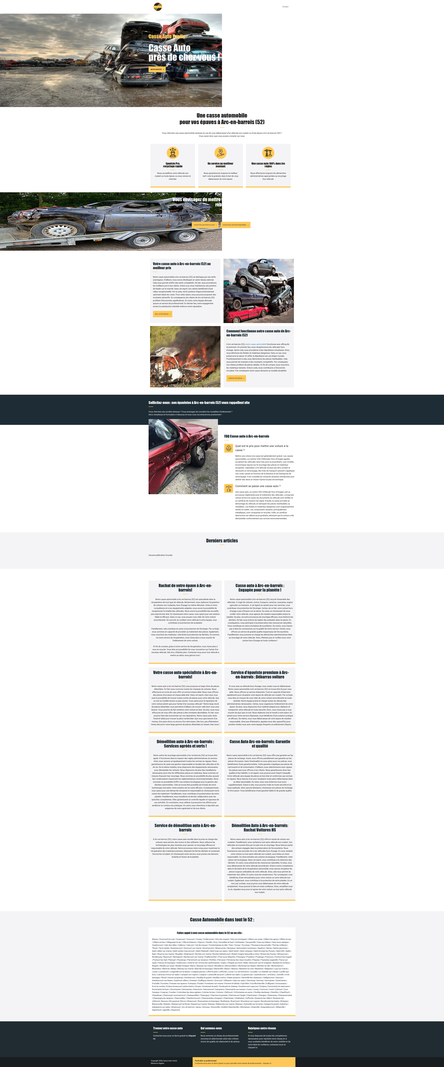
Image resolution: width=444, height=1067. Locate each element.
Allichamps (245, 1007)
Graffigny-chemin (205, 980)
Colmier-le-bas (208, 992)
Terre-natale (164, 948)
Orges (223, 963)
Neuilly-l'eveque (182, 966)
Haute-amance (233, 977)
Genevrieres (281, 980)
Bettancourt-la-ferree (181, 1004)
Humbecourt (189, 977)
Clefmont (228, 992)
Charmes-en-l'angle (237, 995)
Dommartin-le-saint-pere (278, 986)
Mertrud (166, 968)
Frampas (192, 983)
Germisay (251, 980)
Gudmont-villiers (181, 980)
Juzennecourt (260, 974)
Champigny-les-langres (163, 998)
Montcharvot (277, 966)
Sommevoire (208, 948)
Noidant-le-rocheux (281, 963)
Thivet (154, 948)
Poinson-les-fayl (160, 960)
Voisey (199, 939)
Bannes (211, 1004)
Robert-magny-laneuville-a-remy (245, 954)
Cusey (256, 989)
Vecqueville (251, 942)
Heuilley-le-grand (204, 977)
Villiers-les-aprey (271, 939)
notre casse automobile (256, 344)
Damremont (208, 989)
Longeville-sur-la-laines (180, 971)
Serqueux (231, 948)
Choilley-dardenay (261, 992)
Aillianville (280, 1007)
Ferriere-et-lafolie (231, 983)
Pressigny (240, 957)
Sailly (288, 951)
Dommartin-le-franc (160, 989)
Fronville (155, 983)
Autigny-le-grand (271, 1004)
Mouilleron (219, 966)
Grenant (193, 980)
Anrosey (206, 1007)
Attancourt (176, 1007)
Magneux (269, 968)
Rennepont (177, 957)
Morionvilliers (231, 966)
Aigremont (156, 1010)
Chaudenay (157, 995)
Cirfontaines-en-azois (243, 992)
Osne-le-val (192, 963)
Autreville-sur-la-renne (253, 1004)
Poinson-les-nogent (283, 957)
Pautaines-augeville (269, 960)
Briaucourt (192, 1001)
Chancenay (272, 995)
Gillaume (228, 980)
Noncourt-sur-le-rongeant (260, 963)
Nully (246, 963)
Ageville (166, 1010)
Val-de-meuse (201, 945)
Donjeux (263, 986)
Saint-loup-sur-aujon (218, 951)
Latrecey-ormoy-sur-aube (168, 974)
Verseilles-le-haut (226, 942)
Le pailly (253, 971)
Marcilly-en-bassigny (204, 968)
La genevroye (247, 974)
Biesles (167, 1004)
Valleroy (181, 945)
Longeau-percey (198, 971)
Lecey (230, 971)
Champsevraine (285, 995)
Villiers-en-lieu (159, 942)
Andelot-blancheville (230, 1007)
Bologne (284, 1001)
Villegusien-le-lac (173, 942)
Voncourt (191, 939)
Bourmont (235, 1001)
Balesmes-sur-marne (225, 1004)
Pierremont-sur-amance (197, 960)
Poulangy (260, 957)
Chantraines (252, 995)
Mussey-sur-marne (205, 966)
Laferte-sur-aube (232, 974)
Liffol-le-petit (212, 971)
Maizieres (259, 968)
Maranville (218, 968)
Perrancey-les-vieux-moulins (239, 960)
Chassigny (204, 995)
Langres (203, 974)
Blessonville (157, 1004)
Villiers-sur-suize (255, 939)
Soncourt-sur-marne (192, 948)
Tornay (237, 945)
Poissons (269, 957)
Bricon (183, 1001)
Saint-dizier (234, 951)
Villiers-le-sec (285, 939)
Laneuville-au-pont (216, 974)
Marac (227, 968)
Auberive (284, 1004)
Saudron (261, 948)
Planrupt (172, 960)
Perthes (212, 960)
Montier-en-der (263, 966)
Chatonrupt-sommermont (174, 995)
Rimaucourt (283, 954)
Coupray (164, 992)
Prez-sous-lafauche (226, 957)
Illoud (163, 977)
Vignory (201, 942)
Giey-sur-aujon (239, 980)
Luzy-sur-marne (281, 968)
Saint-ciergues (246, 951)
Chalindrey (239, 998)
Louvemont (163, 971)
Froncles (164, 983)
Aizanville (255, 1007)
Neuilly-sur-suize (167, 966)
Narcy (192, 966)
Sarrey (269, 948)
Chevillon (275, 992)
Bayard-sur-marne (199, 1004)
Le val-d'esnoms (242, 971)
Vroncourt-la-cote (167, 939)
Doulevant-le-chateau (228, 986)
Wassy (155, 939)
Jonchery (271, 974)
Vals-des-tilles (170, 945)
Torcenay (246, 945)
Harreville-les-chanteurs (251, 977)
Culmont (278, 989)
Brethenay (225, 1001)
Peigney (256, 960)
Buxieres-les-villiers (263, 998)
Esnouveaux (281, 983)
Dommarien (175, 989)
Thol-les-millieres (279, 945)
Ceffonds (250, 998)
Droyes (198, 986)
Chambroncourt (193, 998)
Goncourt (218, 980)
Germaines (269, 980)
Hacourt (279, 977)
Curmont (264, 989)
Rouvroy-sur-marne (165, 954)
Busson (164, 1001)
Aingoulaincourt (267, 1007)
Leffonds (223, 971)
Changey (262, 995)
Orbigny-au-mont (235, 963)
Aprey (198, 1007)
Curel (271, 989)
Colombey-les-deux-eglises (189, 992)
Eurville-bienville (257, 983)
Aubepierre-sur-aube (161, 1007)
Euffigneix (270, 983)
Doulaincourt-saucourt (248, 986)
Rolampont (189, 954)
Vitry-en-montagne (238, 939)
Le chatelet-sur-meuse (268, 971)
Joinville (280, 974)
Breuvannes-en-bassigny (208, 1001)
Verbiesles (239, 942)
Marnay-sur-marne (185, 968)
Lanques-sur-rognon (189, 974)
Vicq (215, 942)
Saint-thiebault (202, 951)
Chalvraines (229, 998)
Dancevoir (197, 989)
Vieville (209, 942)
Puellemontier (211, 957)
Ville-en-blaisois (189, 942)
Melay (173, 968)
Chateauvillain (193, 995)
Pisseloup (181, 960)
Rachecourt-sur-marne (193, 957)
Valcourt (190, 945)
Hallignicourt (268, 977)
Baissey (239, 1004)
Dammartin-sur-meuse (235, 989)
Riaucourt (167, 957)
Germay (260, 980)
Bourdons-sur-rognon (250, 1001)
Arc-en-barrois (188, 1007)
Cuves (249, 989)
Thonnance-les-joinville (261, 945)
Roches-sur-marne (203, 954)
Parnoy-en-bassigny (166, 963)
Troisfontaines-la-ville (218, 945)
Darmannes (187, 989)
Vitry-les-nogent (222, 939)
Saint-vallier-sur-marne (162, 951)
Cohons (219, 992)
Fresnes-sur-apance (178, 983)
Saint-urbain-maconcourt (184, 951)
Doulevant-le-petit (210, 986)
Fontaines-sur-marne (214, 983)
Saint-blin (280, 951)
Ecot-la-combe (158, 986)
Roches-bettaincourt (221, 954)
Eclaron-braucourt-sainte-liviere (180, 986)
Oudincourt (181, 963)
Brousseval (174, 1001)
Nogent (155, 966)
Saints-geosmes (280, 948)
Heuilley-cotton (219, 977)
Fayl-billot (245, 983)
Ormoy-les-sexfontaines (209, 963)
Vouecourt (180, 939)
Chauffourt (284, 992)
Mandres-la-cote (246, 968)
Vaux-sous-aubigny (280, 942)
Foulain (200, 983)
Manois (234, 968)
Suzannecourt (176, 948)
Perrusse (221, 960)
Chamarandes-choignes (212, 998)
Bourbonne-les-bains (270, 1001)
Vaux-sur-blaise (263, 942)
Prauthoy (250, 957)
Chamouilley (179, 998)
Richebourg (157, 957)
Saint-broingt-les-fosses (264, 951)
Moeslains (156, 968)
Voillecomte (208, 939)
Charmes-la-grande (219, 995)
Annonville (215, 1007)
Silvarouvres (220, 948)
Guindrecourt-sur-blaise (162, 980)
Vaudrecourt (157, 945)
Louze (154, 971)
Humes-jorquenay (175, 977)
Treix (231, 945)
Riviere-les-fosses (268, 954)
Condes (172, 992)
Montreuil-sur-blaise (247, 966)
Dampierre (219, 989)
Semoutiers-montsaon (246, 948)
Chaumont (175, 1010)
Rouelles (179, 954)
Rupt (154, 954)
